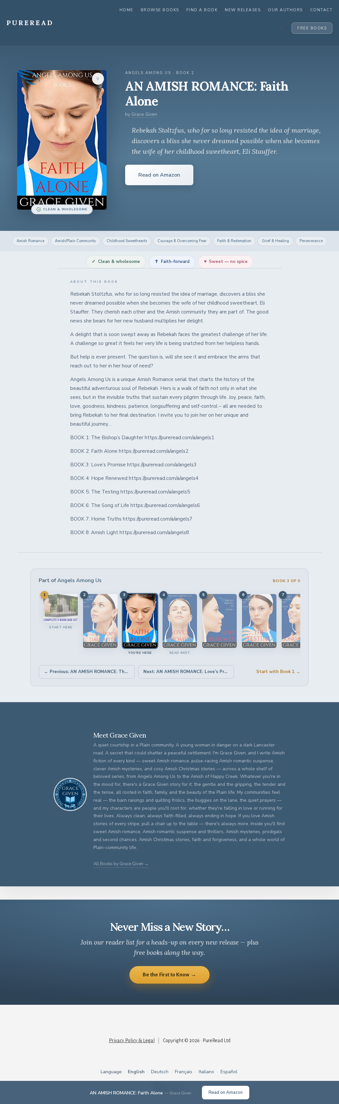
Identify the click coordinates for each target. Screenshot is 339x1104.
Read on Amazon (159, 175)
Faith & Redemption (234, 240)
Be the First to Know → (170, 974)
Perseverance (311, 240)
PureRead (30, 23)
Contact (321, 10)
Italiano (206, 1072)
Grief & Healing (275, 240)
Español (228, 1072)
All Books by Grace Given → (121, 864)
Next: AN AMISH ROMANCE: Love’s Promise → (188, 672)
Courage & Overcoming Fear (182, 240)
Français (183, 1072)
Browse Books (160, 10)
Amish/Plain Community (75, 240)
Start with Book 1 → (278, 672)
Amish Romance (30, 240)
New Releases (243, 10)
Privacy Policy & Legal (132, 1040)
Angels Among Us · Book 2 (159, 72)
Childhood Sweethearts (127, 240)
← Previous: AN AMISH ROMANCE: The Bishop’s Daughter (89, 672)
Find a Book (202, 10)
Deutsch (160, 1072)
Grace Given (144, 114)
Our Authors (285, 10)
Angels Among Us (79, 580)
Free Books (312, 28)
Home (126, 10)
